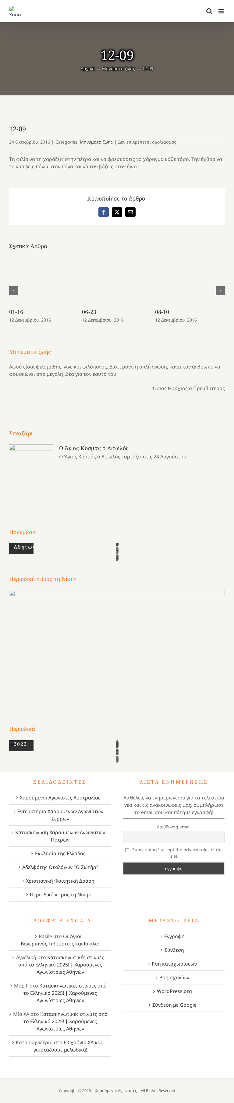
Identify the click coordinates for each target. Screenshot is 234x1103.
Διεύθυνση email (174, 827)
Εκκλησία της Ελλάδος (60, 853)
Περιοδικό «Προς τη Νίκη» (60, 894)
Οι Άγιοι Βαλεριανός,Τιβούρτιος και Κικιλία (60, 940)
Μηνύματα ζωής (96, 142)
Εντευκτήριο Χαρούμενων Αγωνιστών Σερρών (60, 815)
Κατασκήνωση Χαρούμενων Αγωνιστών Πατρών (60, 836)
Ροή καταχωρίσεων (174, 963)
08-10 (162, 311)
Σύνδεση (174, 950)
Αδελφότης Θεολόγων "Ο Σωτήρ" (60, 867)
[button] (13, 290)
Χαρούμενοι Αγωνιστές (116, 1090)
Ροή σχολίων (174, 977)
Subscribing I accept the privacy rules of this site (177, 853)
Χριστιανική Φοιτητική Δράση (60, 880)
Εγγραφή (174, 936)
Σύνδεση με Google (174, 1005)
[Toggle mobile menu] (221, 11)
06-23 (89, 311)
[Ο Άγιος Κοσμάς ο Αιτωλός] (31, 474)
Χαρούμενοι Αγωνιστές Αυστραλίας (60, 797)
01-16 (16, 311)
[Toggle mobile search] (209, 11)
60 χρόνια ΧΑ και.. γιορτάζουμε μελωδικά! (69, 1046)
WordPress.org (174, 991)
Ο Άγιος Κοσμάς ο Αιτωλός (94, 448)
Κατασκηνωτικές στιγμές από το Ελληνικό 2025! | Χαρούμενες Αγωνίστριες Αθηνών (61, 964)
